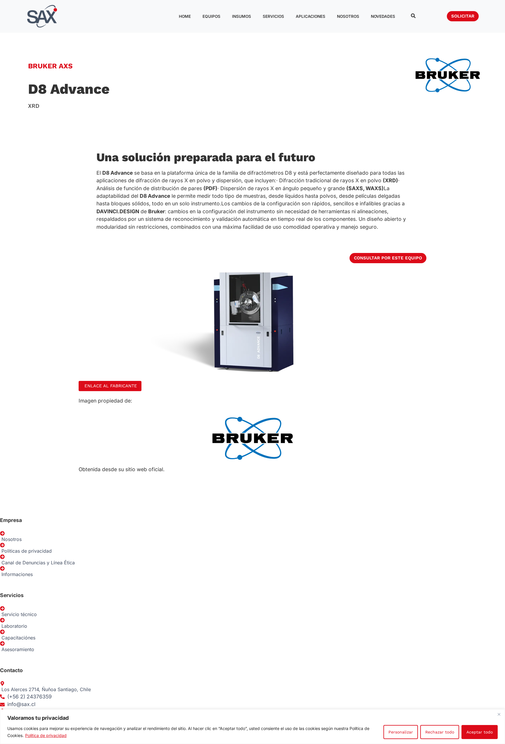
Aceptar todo (479, 732)
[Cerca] (498, 714)
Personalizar (400, 732)
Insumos (241, 16)
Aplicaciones (310, 16)
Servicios (273, 16)
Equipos (211, 16)
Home (185, 16)
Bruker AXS (50, 66)
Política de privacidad (46, 735)
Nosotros (348, 16)
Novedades (383, 16)
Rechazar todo (439, 732)
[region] (252, 726)
